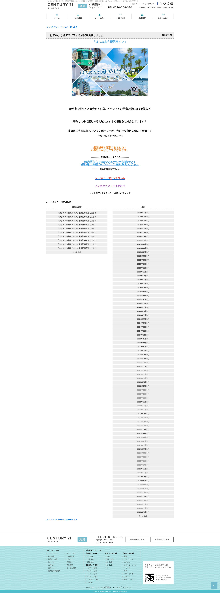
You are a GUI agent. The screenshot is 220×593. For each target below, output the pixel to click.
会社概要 (142, 18)
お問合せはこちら (162, 539)
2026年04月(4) (143, 228)
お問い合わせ (163, 18)
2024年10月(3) (143, 299)
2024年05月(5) (143, 319)
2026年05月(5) (143, 225)
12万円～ (90, 582)
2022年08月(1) (143, 402)
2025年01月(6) (143, 288)
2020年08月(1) (143, 496)
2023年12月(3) (143, 339)
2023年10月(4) (143, 347)
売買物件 (70, 562)
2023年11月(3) (143, 343)
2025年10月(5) (143, 252)
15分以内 (90, 562)
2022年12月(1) (143, 386)
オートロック (128, 580)
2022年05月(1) (143, 414)
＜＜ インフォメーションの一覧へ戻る (61, 27)
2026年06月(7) (143, 221)
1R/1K (108, 556)
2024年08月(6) (143, 307)
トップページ (52, 553)
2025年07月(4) (143, 264)
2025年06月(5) (143, 268)
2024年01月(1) (143, 335)
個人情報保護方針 (54, 571)
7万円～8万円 (92, 574)
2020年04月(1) (143, 512)
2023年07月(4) (143, 359)
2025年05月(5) (143, 272)
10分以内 (90, 559)
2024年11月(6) (143, 295)
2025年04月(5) (143, 276)
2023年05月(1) (143, 366)
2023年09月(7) (143, 351)
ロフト (126, 571)
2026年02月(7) (143, 236)
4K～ (107, 568)
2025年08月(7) (143, 260)
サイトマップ (149, 4)
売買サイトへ (52, 568)
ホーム (57, 18)
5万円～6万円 (92, 571)
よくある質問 (71, 568)
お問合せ (51, 565)
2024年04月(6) (143, 323)
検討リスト (52, 562)
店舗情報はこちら (137, 539)
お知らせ (70, 559)
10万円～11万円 (92, 580)
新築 (125, 556)
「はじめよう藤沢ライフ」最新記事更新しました (77, 213)
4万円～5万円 (92, 568)
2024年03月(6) (143, 327)
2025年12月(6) (143, 244)
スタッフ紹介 (99, 18)
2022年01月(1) (143, 429)
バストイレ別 (128, 574)
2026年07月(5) (143, 217)
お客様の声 (120, 18)
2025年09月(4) (143, 256)
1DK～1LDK (110, 559)
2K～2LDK (109, 562)
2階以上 (127, 577)
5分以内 (90, 556)
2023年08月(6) (143, 355)
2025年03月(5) (143, 280)
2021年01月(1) (143, 477)
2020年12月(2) (143, 481)
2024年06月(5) (143, 315)
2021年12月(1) (143, 433)
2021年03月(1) (143, 469)
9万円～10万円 (92, 577)
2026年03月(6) (143, 232)
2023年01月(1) (143, 382)
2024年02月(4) (143, 331)
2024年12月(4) (143, 292)
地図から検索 (52, 559)
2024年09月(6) (143, 303)
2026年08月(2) (143, 213)
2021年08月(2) (143, 449)
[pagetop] (214, 585)
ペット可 (127, 568)
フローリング (128, 559)
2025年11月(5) (143, 248)
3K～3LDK (109, 565)
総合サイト (136, 4)
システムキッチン (130, 565)
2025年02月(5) (143, 284)
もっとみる (76, 252)
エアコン (127, 562)
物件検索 (78, 18)
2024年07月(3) (143, 311)
